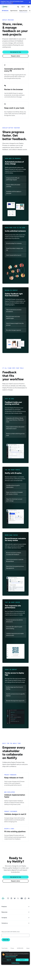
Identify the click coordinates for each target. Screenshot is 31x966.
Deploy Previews (23, 10)
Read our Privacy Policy (10, 956)
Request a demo (15, 56)
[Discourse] (25, 898)
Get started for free (15, 52)
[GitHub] (8, 898)
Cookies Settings (15, 963)
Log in (23, 6)
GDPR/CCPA (20, 948)
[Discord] (28, 898)
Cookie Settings (5, 951)
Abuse (27, 948)
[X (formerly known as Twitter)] (18, 898)
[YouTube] (22, 898)
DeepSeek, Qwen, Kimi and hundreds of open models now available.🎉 (12, 2)
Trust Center (5, 948)
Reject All (9, 959)
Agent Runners (13, 10)
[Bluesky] (14, 898)
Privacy (12, 948)
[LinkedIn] (11, 898)
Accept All (22, 959)
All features (5, 10)
